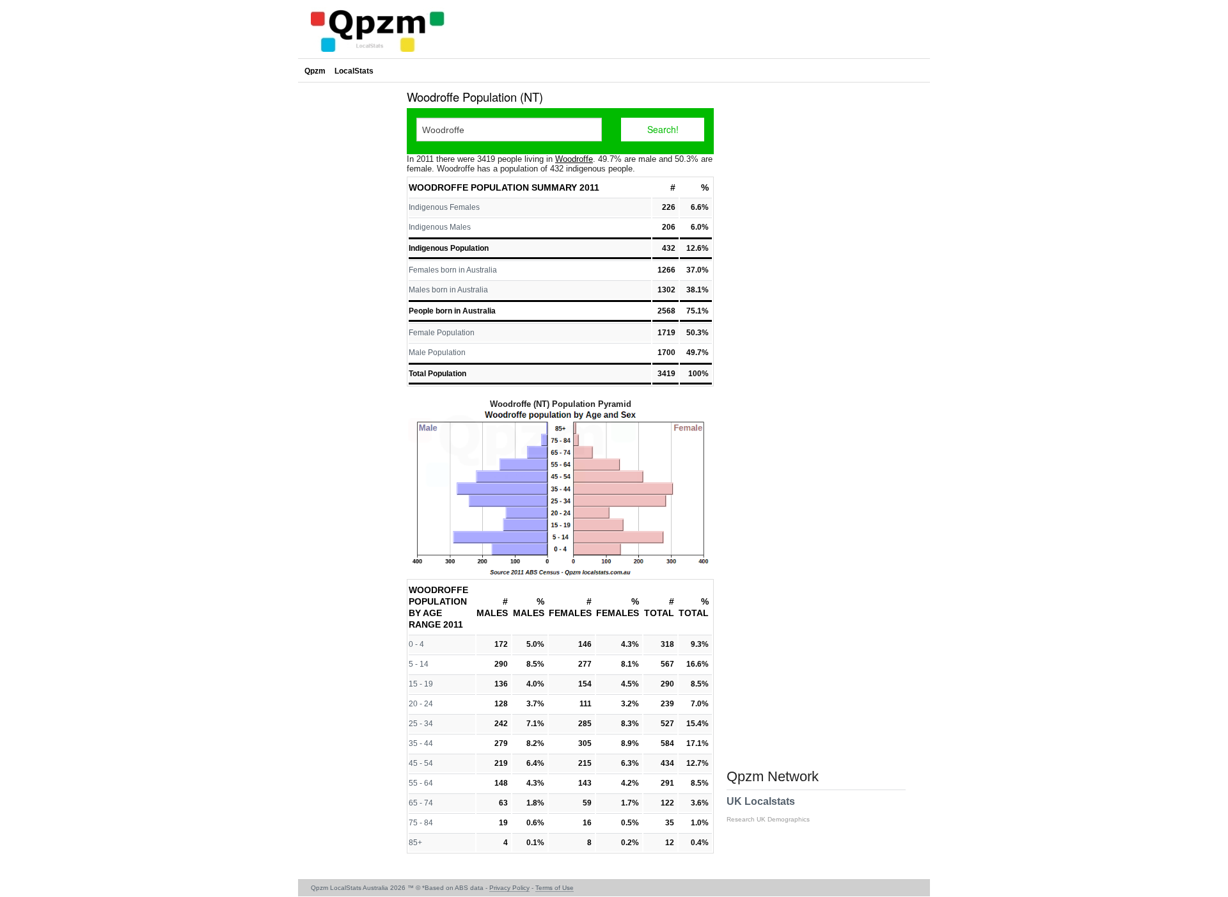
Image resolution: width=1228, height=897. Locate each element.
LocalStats (354, 71)
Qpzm (315, 71)
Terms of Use (554, 887)
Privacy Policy (509, 887)
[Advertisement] (349, 278)
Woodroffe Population (469, 187)
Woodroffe (574, 159)
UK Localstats (768, 809)
